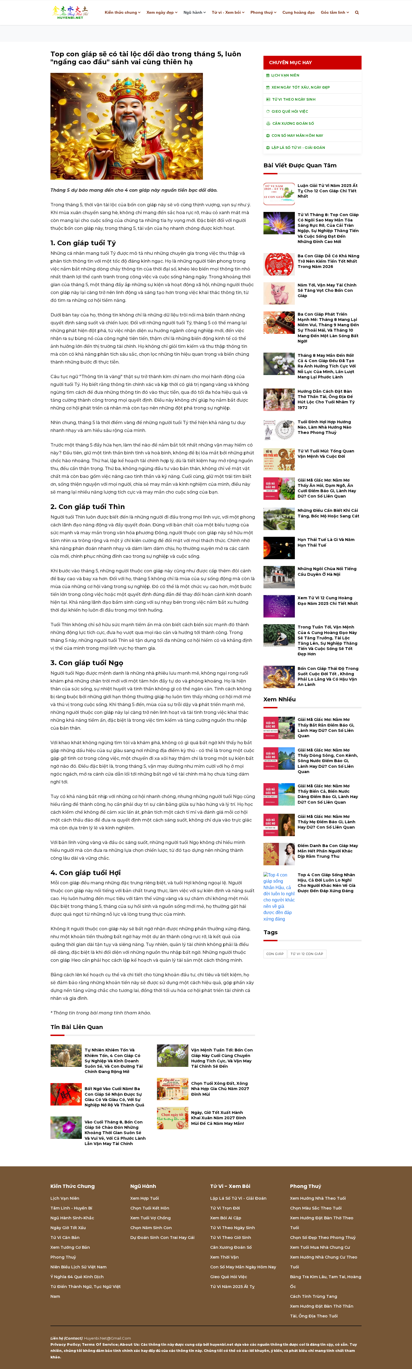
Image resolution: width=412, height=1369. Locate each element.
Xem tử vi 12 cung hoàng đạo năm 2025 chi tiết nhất (328, 600)
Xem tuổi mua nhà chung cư (320, 1247)
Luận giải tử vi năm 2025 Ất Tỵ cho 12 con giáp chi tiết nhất (328, 191)
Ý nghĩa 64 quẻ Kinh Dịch (77, 1276)
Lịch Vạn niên (64, 1198)
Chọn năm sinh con (151, 1227)
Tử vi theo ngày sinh (232, 1227)
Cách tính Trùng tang (313, 1296)
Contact (73, 1338)
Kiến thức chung (121, 12)
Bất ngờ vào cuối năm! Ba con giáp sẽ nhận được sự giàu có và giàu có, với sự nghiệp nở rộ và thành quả (114, 1096)
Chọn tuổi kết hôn (149, 1208)
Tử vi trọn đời (225, 1208)
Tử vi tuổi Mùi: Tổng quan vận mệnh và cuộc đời (326, 453)
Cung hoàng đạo (299, 12)
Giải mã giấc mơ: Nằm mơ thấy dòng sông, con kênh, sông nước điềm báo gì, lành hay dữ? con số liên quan (328, 761)
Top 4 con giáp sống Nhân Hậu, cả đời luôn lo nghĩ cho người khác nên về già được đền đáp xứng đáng (326, 883)
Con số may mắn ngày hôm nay (243, 1266)
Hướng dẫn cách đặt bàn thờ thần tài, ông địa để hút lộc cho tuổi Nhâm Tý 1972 (326, 399)
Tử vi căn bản (65, 1237)
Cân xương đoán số (231, 1247)
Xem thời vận (224, 1257)
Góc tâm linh (333, 12)
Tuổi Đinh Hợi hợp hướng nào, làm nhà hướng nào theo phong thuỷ (324, 427)
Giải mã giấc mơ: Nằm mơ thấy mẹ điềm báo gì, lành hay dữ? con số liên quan (326, 822)
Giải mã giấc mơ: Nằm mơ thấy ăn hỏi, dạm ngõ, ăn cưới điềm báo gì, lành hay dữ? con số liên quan (327, 488)
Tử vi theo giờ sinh (230, 1237)
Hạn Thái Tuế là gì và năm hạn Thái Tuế (326, 542)
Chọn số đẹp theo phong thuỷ (323, 1237)
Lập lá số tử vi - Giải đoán (238, 1198)
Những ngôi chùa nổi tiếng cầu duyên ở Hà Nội (327, 571)
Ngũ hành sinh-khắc (72, 1217)
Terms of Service (100, 1344)
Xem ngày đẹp (160, 12)
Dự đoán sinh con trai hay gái (162, 1237)
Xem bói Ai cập (225, 1217)
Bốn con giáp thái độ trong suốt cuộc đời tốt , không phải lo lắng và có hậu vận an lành (328, 676)
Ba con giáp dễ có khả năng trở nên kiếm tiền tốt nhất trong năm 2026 (328, 261)
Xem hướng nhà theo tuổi (318, 1198)
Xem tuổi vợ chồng (150, 1217)
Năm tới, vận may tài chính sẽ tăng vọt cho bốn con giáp (327, 290)
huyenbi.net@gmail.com (107, 1338)
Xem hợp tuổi (144, 1198)
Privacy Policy (65, 1344)
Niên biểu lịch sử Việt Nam (78, 1266)
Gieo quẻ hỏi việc (228, 1276)
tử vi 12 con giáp (307, 954)
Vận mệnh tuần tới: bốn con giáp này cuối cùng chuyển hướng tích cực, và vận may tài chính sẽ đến (222, 1058)
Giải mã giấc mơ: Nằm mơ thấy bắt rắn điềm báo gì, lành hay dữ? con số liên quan (326, 727)
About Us (129, 1344)
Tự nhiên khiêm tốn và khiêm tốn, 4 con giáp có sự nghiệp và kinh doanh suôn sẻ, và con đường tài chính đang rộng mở (114, 1060)
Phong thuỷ (262, 12)
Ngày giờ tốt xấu (68, 1227)
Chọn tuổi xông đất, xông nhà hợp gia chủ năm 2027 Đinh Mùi (220, 1089)
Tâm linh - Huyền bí (71, 1208)
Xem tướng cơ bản (70, 1247)
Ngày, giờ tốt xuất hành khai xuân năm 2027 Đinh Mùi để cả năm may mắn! (218, 1118)
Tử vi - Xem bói (226, 12)
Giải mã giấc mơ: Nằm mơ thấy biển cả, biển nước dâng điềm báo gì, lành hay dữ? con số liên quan (328, 794)
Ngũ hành (193, 12)
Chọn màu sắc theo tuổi (316, 1208)
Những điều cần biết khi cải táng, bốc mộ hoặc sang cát (328, 513)
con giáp (275, 954)
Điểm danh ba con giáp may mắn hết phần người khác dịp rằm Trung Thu (328, 851)
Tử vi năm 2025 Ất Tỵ (232, 1286)
